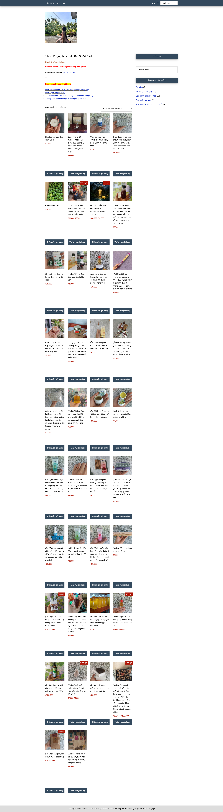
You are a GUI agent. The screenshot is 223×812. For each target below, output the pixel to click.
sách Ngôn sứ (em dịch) (55, 93)
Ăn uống (139, 87)
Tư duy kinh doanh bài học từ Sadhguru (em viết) (65, 99)
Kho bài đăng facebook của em (55, 62)
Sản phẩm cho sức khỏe (146, 96)
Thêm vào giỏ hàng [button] (55, 174)
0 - (156, 3)
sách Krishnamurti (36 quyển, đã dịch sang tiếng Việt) (67, 90)
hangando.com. (69, 72)
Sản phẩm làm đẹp (143, 100)
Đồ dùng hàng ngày (144, 91)
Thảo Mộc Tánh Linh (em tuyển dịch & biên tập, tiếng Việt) (69, 96)
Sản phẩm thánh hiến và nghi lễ (149, 105)
